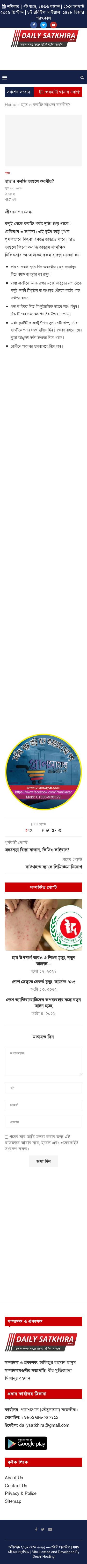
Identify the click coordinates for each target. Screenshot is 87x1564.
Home (10, 104)
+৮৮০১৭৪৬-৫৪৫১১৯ (40, 1417)
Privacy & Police (20, 1493)
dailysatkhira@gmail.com (44, 1425)
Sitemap (13, 1501)
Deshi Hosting (44, 1557)
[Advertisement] (44, 60)
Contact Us (16, 1485)
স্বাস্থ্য (7, 172)
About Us (14, 1477)
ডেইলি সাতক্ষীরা (60, 1547)
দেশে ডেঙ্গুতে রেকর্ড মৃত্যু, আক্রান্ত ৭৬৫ (43, 981)
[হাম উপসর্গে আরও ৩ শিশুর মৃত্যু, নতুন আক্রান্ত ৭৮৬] (43, 924)
